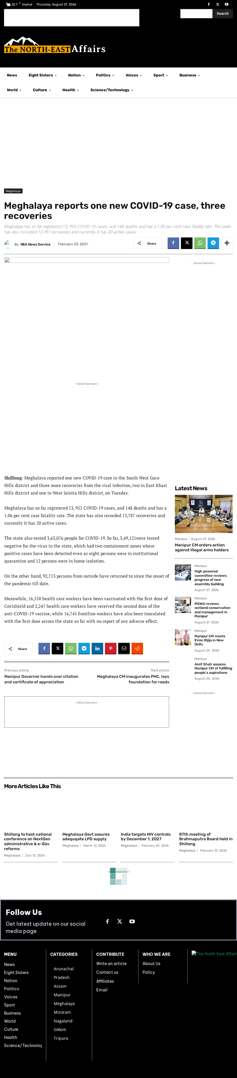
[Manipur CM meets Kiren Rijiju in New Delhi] (183, 637)
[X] (217, 4)
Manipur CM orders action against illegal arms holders (202, 547)
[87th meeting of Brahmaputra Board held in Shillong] (206, 810)
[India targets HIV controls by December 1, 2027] (148, 810)
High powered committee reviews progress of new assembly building (211, 577)
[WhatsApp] (200, 243)
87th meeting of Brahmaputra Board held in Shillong (206, 839)
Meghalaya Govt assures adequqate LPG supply (86, 837)
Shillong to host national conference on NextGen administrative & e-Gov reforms (28, 841)
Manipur (181, 539)
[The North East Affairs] (118, 44)
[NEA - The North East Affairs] (212, 966)
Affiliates (105, 981)
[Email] (124, 648)
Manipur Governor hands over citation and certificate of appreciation (41, 679)
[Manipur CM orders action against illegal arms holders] (204, 514)
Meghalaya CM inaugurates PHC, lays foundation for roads (133, 679)
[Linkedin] (97, 648)
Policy (148, 972)
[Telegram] (213, 243)
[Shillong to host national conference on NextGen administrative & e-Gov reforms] (31, 810)
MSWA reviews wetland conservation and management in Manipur (212, 610)
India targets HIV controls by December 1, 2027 (146, 837)
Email (102, 990)
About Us (151, 963)
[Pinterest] (110, 648)
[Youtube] (226, 4)
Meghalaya (13, 191)
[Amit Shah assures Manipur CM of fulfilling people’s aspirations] (183, 665)
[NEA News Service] (9, 244)
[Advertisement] (71, 17)
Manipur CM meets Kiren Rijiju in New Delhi (210, 640)
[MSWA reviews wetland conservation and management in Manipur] (183, 605)
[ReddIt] (137, 648)
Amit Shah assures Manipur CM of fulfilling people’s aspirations (213, 668)
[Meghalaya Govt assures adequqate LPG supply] (89, 810)
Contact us (107, 972)
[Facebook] (208, 4)
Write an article (111, 963)
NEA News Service (36, 244)
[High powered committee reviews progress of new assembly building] (183, 572)
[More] (227, 243)
